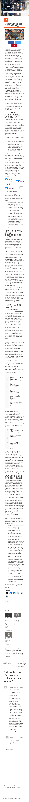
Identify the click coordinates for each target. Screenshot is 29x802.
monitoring (20, 653)
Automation (9, 650)
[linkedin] (19, 3)
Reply (21, 687)
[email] (15, 3)
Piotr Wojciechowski (12, 649)
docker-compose (13, 653)
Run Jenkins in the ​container (8, 638)
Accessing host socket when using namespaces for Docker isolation (8, 621)
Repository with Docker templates (17, 619)
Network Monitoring (10, 655)
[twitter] (21, 3)
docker (15, 652)
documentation (19, 311)
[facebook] (24, 3)
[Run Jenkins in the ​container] (8, 634)
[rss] (17, 3)
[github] (13, 3)
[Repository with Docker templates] (17, 615)
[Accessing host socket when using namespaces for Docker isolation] (8, 615)
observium (17, 655)
